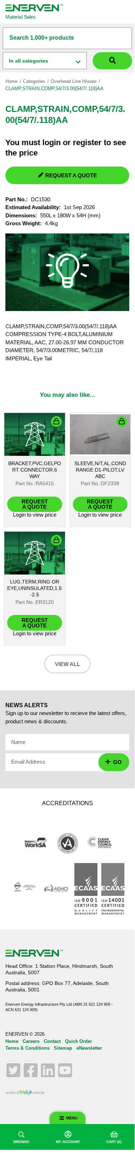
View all (67, 664)
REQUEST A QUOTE (71, 175)
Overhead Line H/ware (74, 81)
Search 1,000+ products (41, 38)
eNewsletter (89, 1048)
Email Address (28, 761)
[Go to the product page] (34, 434)
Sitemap (63, 1048)
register (87, 142)
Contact (52, 1041)
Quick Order (78, 1041)
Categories (34, 81)
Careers (31, 1041)
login (51, 142)
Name (18, 742)
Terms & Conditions (27, 1048)
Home (11, 81)
